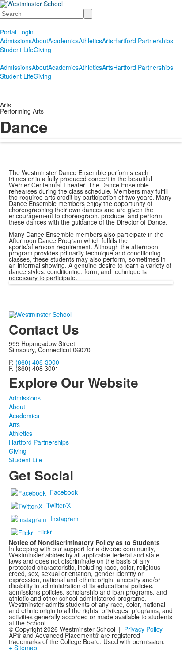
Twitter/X (58, 505)
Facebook (64, 492)
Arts (107, 40)
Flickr (44, 531)
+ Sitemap (23, 647)
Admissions (16, 40)
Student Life (17, 49)
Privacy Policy (143, 629)
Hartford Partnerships (143, 40)
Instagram (64, 518)
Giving (42, 49)
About (40, 40)
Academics (63, 40)
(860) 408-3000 (37, 362)
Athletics (90, 40)
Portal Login (17, 31)
